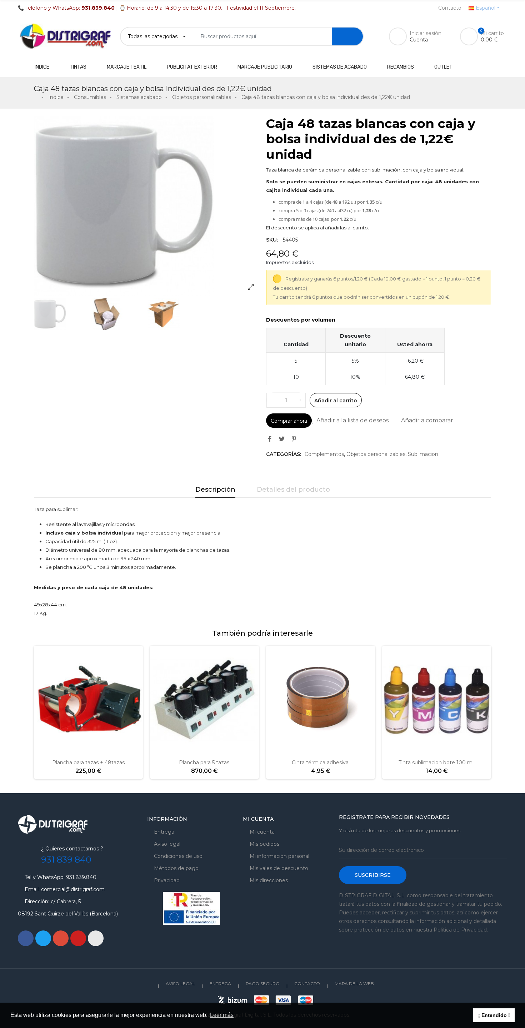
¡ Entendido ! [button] (494, 1015)
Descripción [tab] (215, 489)
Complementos (324, 454)
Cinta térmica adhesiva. (321, 762)
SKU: (272, 240)
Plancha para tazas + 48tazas (88, 762)
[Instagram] (96, 938)
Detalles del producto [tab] (293, 489)
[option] (146, 206)
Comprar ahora (289, 421)
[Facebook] (26, 938)
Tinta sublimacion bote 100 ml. (437, 762)
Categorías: (283, 454)
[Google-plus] (61, 938)
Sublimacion (423, 454)
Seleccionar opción (414, 750)
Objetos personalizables (375, 454)
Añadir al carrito (335, 400)
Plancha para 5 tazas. (204, 762)
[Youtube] (78, 938)
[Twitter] (43, 938)
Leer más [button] (222, 1015)
